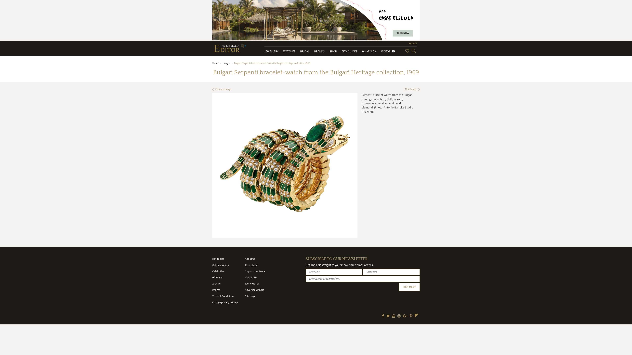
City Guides (349, 51)
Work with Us (252, 283)
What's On (369, 51)
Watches (289, 51)
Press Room (251, 265)
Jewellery (271, 51)
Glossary (217, 277)
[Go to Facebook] (383, 316)
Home (215, 63)
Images (226, 63)
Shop (333, 51)
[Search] (413, 50)
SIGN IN (413, 43)
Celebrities (218, 271)
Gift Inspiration (220, 265)
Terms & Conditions (223, 296)
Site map (250, 296)
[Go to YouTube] (393, 316)
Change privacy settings (225, 302)
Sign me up (409, 287)
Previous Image (223, 89)
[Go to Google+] (405, 316)
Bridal (304, 51)
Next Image (411, 89)
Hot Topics (218, 258)
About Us (250, 258)
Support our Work (255, 271)
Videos (386, 51)
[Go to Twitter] (388, 316)
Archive (216, 283)
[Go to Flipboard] (416, 315)
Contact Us (251, 277)
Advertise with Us (254, 289)
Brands (319, 51)
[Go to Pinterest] (411, 316)
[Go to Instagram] (399, 316)
